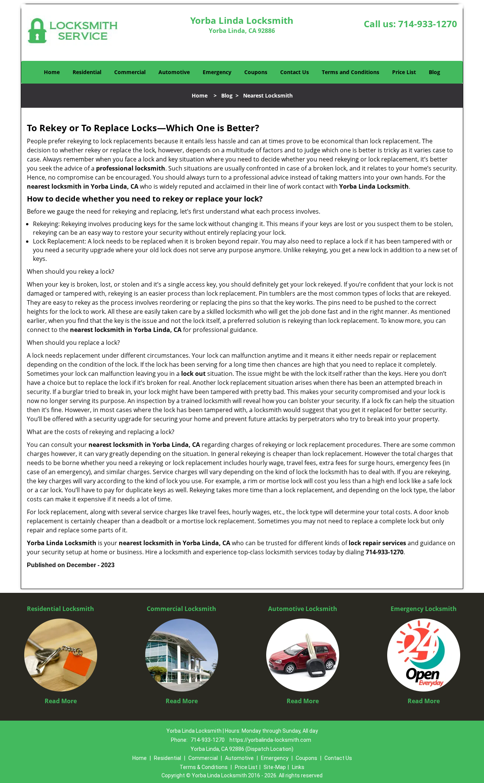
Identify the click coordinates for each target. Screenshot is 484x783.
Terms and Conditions (350, 72)
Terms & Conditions (204, 767)
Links (298, 767)
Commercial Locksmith (181, 609)
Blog (434, 72)
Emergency (217, 72)
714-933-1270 (427, 23)
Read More (61, 701)
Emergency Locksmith (424, 609)
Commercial (130, 72)
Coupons (255, 72)
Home (52, 72)
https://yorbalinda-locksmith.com (270, 740)
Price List (404, 72)
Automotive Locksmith (302, 609)
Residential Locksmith (60, 609)
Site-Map (275, 767)
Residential (87, 72)
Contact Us (294, 72)
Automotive (174, 72)
